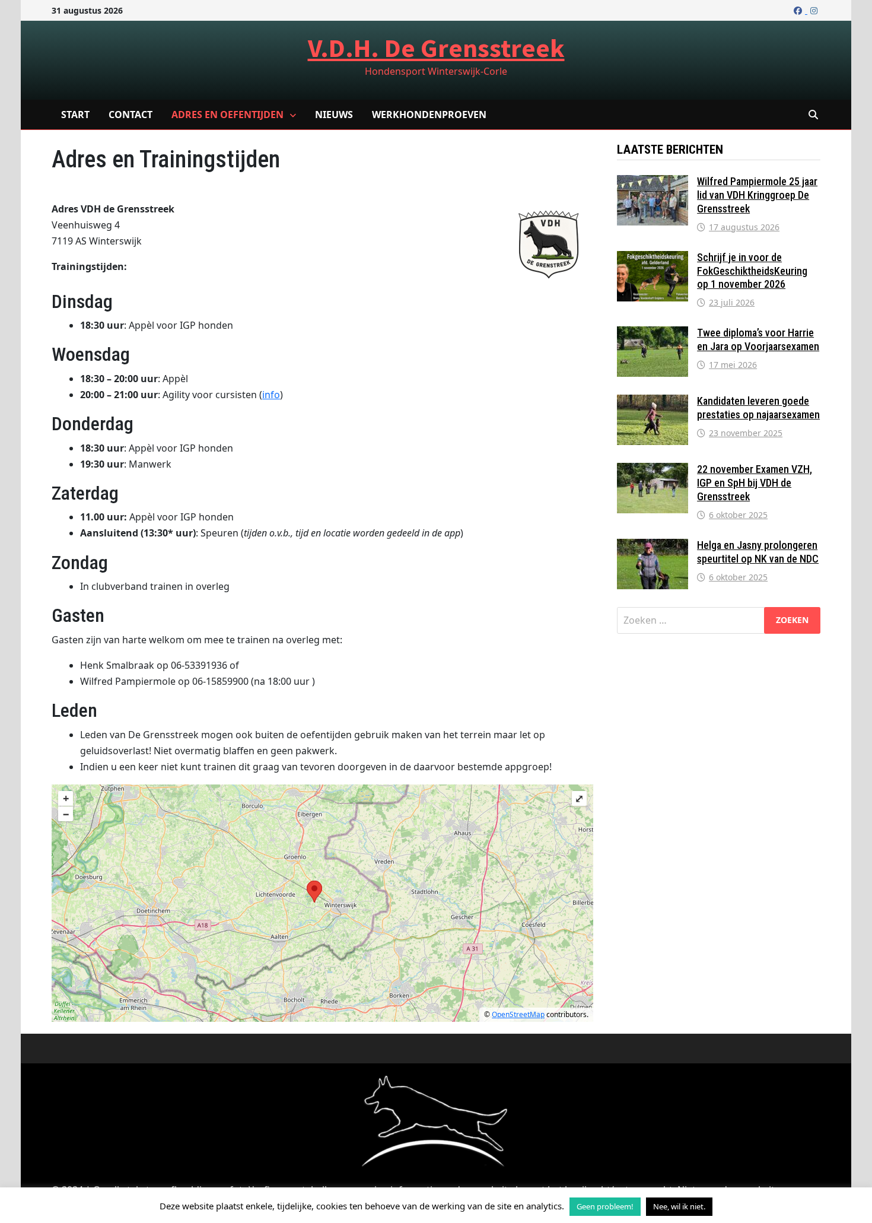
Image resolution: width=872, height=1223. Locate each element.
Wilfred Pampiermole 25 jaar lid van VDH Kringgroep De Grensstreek (757, 195)
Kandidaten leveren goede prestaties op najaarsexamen (758, 408)
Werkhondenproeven (429, 114)
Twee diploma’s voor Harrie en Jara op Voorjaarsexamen (758, 339)
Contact (130, 114)
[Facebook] (799, 10)
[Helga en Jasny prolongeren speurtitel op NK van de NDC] (652, 545)
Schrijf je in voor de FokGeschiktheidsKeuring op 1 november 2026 (752, 271)
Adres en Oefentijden (227, 114)
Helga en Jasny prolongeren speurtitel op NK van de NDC (758, 552)
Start (75, 114)
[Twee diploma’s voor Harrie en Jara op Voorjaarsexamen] (652, 333)
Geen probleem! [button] (605, 1206)
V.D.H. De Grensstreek (436, 47)
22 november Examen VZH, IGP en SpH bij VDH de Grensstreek (754, 483)
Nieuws (334, 114)
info (271, 394)
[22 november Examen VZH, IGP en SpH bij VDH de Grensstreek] (652, 470)
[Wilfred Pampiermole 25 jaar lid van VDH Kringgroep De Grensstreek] (652, 182)
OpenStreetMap (518, 1014)
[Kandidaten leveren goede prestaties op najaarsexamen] (652, 401)
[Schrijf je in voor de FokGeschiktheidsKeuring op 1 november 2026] (652, 258)
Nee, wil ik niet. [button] (679, 1206)
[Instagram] (813, 10)
